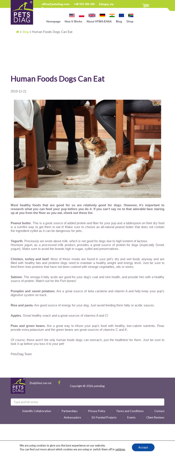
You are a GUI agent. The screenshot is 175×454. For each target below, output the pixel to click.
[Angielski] (92, 15)
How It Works (73, 21)
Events (131, 417)
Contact (159, 411)
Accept (143, 447)
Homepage (53, 21)
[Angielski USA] (72, 15)
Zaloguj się (106, 4)
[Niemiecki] (102, 15)
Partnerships (69, 411)
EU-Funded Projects (104, 417)
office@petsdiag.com (56, 4)
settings (120, 449)
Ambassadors (72, 417)
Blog (119, 21)
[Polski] (82, 15)
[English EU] (121, 15)
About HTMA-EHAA (99, 21)
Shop (129, 21)
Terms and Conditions (130, 411)
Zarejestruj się (51, 8)
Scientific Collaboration (36, 411)
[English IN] (112, 15)
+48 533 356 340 (84, 4)
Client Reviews (155, 417)
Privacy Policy (96, 411)
